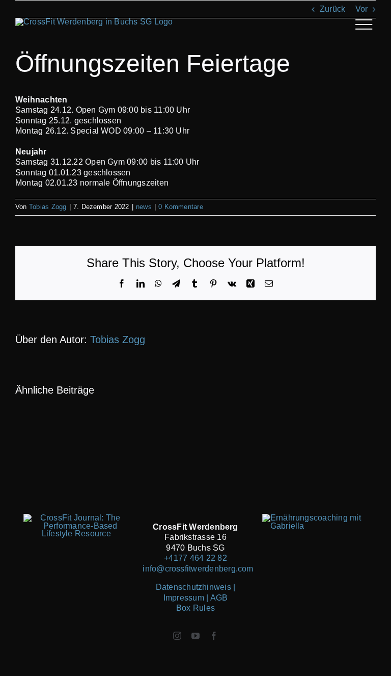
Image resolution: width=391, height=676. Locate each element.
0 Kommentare (180, 207)
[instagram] (177, 636)
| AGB (217, 597)
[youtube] (195, 636)
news (144, 207)
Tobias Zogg (48, 207)
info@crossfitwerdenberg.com (198, 568)
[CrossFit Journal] (76, 517)
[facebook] (214, 636)
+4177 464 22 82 (195, 558)
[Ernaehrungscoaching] (315, 517)
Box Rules (195, 608)
